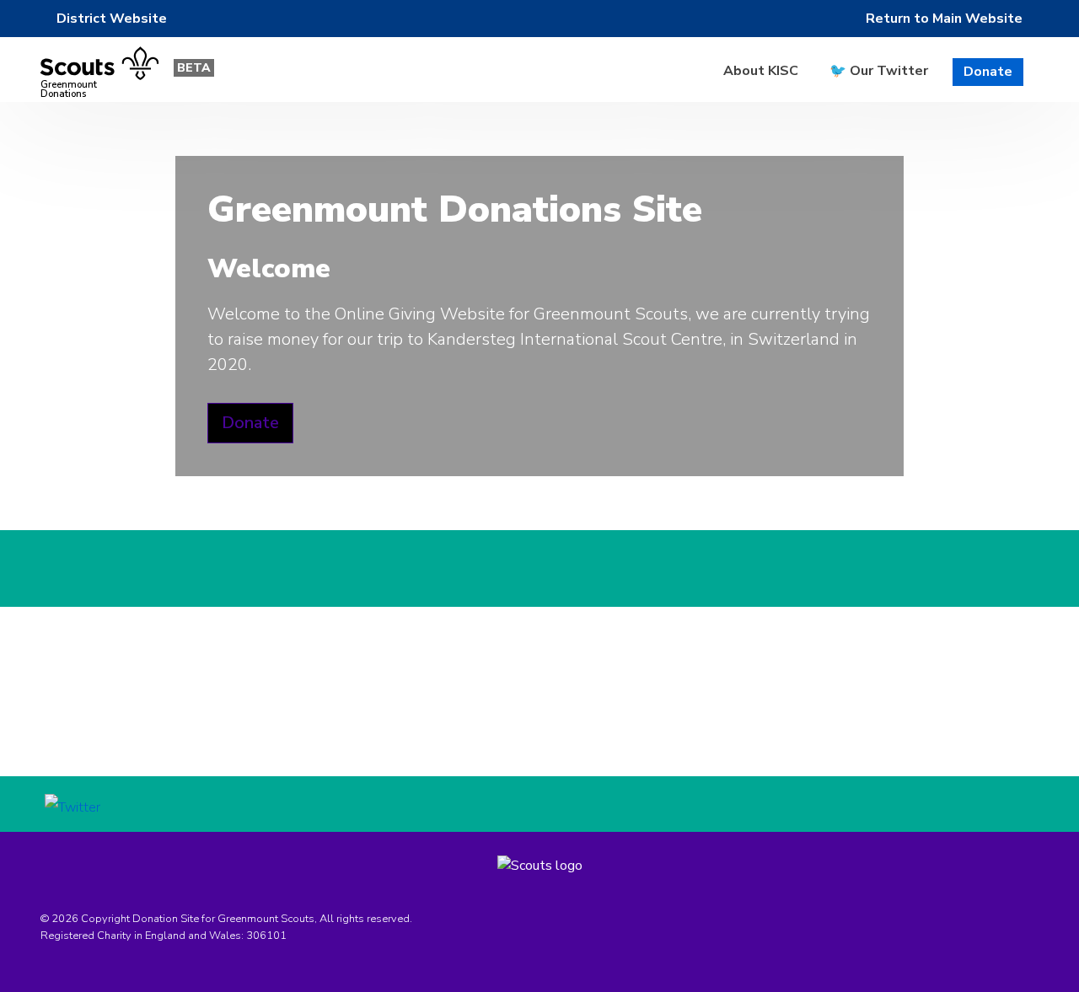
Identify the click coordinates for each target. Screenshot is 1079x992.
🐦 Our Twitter (878, 71)
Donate (988, 71)
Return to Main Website (944, 18)
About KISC (760, 71)
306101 (266, 935)
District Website (111, 18)
